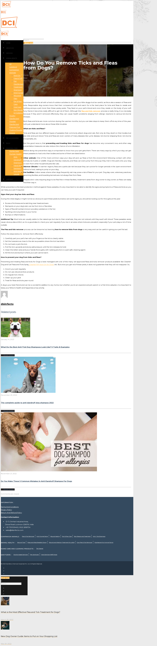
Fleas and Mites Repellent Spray (37, 542)
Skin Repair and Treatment (82, 536)
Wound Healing (55, 536)
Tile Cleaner (39, 548)
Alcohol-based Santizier (20, 554)
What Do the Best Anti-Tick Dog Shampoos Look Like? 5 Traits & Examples (35, 347)
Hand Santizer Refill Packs (49, 554)
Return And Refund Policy (11, 513)
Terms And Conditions (10, 507)
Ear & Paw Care (67, 536)
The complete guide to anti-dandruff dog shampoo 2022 (27, 403)
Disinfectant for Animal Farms (104, 542)
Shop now (28, 43)
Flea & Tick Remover (28, 536)
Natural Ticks (21, 542)
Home (26, 75)
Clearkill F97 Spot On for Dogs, (41, 265)
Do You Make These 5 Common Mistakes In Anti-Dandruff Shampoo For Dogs (36, 481)
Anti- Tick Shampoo (99, 536)
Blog (25, 78)
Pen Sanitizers (34, 554)
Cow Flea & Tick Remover (84, 542)
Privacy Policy (6, 510)
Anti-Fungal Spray (42, 536)
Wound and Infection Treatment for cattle (61, 542)
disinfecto (7, 304)
